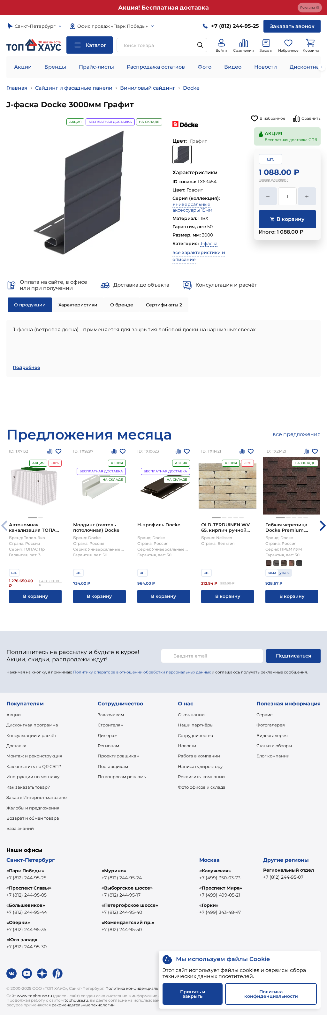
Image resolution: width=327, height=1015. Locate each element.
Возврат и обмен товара (32, 818)
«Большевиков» (25, 905)
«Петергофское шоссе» (130, 905)
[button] (32, 517)
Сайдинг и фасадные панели (73, 88)
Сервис (264, 714)
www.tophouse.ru (34, 995)
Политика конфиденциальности (137, 988)
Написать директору (200, 766)
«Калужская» (215, 871)
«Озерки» (18, 922)
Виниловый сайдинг (147, 88)
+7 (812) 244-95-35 (26, 929)
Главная (16, 88)
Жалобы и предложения (32, 807)
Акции (23, 67)
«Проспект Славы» (28, 888)
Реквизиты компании (201, 776)
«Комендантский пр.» (128, 922)
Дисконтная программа (32, 724)
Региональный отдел (288, 870)
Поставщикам (113, 766)
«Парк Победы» (25, 871)
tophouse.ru (76, 1000)
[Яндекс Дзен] (42, 973)
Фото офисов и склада (201, 787)
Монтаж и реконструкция (34, 755)
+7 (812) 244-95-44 (26, 912)
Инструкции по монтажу (32, 776)
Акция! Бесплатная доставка (163, 7)
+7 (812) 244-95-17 (121, 895)
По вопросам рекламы (122, 776)
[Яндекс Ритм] (57, 973)
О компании (191, 714)
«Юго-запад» (21, 940)
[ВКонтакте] (11, 973)
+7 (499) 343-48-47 (220, 912)
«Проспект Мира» (220, 888)
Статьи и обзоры (274, 745)
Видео (232, 67)
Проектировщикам (119, 755)
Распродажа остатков (156, 67)
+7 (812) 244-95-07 (283, 877)
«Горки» (208, 905)
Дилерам (108, 735)
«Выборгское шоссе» (127, 888)
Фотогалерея (270, 724)
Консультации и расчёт (31, 735)
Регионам (108, 745)
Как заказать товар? (28, 787)
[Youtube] (27, 973)
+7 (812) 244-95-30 (26, 947)
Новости (265, 67)
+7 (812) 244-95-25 (26, 878)
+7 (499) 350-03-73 (219, 878)
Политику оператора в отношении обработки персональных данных (142, 672)
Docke (191, 88)
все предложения (297, 434)
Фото (204, 67)
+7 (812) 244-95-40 (122, 912)
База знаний (20, 828)
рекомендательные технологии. (84, 1005)
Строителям (111, 724)
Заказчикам (111, 714)
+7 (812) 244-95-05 (26, 895)
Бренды (55, 67)
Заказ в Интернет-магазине (36, 797)
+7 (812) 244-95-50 (122, 929)
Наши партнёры (195, 724)
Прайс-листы (96, 67)
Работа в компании (199, 755)
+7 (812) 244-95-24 (122, 878)
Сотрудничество (195, 735)
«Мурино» (114, 871)
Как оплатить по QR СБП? (33, 766)
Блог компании (273, 755)
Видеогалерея (272, 735)
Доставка (16, 745)
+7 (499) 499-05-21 (219, 895)
